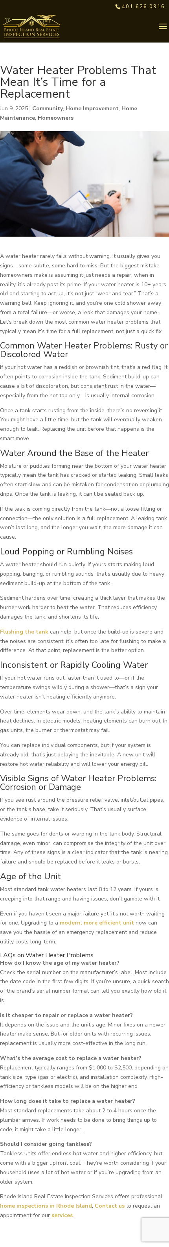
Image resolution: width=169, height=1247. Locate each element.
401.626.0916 (143, 6)
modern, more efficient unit (96, 922)
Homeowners (55, 118)
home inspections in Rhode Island (46, 1206)
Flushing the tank (24, 632)
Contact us (110, 1206)
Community (47, 108)
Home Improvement (92, 108)
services (62, 1215)
